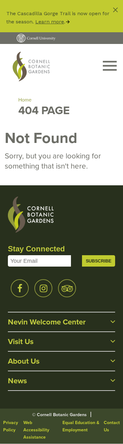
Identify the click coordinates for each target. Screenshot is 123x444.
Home (25, 99)
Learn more (49, 22)
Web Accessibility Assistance (36, 430)
